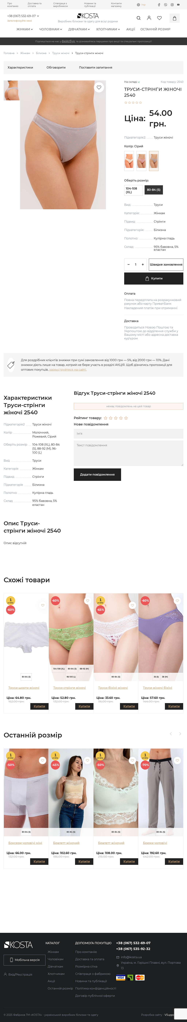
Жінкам (23, 29)
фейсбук (68, 41)
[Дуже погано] (105, 418)
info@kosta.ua (131, 957)
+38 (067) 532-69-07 (21, 16)
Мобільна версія (27, 960)
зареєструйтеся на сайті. (68, 369)
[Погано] (110, 418)
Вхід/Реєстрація (20, 974)
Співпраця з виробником (60, 4)
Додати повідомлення (97, 474)
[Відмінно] (126, 418)
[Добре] (121, 418)
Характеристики (20, 67)
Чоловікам (49, 29)
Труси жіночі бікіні (157, 688)
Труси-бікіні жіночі (113, 688)
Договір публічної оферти (95, 996)
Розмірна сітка (86, 966)
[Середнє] (116, 418)
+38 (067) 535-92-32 (133, 949)
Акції (130, 29)
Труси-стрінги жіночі (69, 688)
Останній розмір (155, 29)
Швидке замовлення (166, 264)
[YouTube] (178, 5)
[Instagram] (172, 4)
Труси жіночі (60, 53)
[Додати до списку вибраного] (42, 605)
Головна (9, 53)
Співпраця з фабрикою (92, 974)
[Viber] (165, 4)
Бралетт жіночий (66, 843)
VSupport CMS (174, 1015)
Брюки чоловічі (155, 843)
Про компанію (12, 4)
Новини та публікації (90, 4)
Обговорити (56, 67)
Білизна (41, 53)
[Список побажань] (99, 87)
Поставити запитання (95, 67)
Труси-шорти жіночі (23, 688)
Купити (157, 278)
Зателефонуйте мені (19, 20)
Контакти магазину (116, 4)
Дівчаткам (77, 29)
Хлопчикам (106, 29)
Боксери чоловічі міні (25, 843)
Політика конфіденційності (95, 988)
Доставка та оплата (34, 4)
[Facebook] (159, 4)
